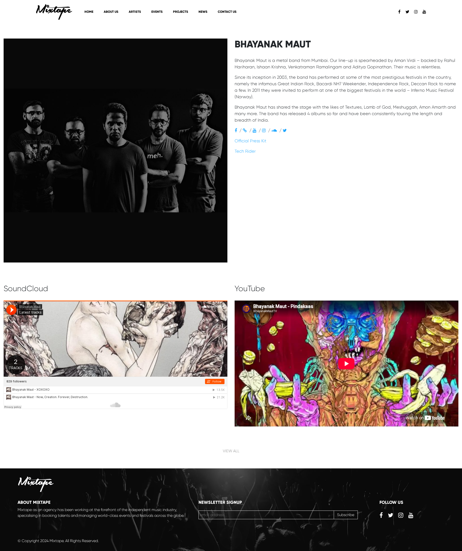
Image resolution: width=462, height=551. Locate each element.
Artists (135, 12)
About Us (111, 12)
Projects (180, 12)
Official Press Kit (250, 140)
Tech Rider (245, 151)
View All (231, 451)
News (203, 12)
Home (88, 12)
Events (157, 12)
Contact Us (227, 12)
